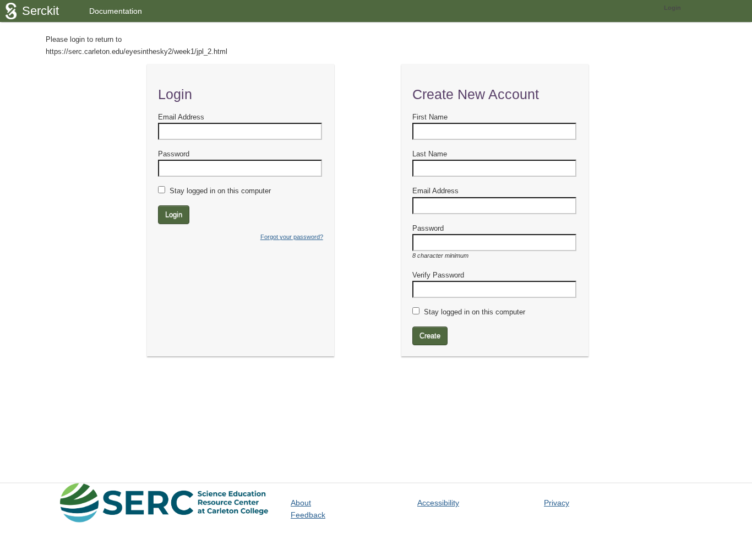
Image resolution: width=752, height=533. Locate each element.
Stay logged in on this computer (220, 191)
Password (173, 154)
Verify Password (438, 275)
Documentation (115, 11)
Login (672, 7)
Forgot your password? (291, 236)
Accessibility (438, 502)
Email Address (181, 117)
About (301, 502)
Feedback (308, 514)
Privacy (556, 502)
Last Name (429, 154)
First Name (430, 117)
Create (429, 335)
